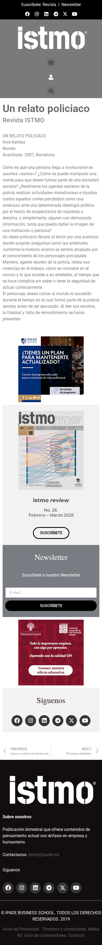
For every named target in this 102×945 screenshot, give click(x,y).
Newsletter (71, 4)
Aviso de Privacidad (21, 929)
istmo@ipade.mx (43, 854)
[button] (51, 62)
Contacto (76, 935)
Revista (49, 4)
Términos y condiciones (64, 929)
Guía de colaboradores (45, 935)
